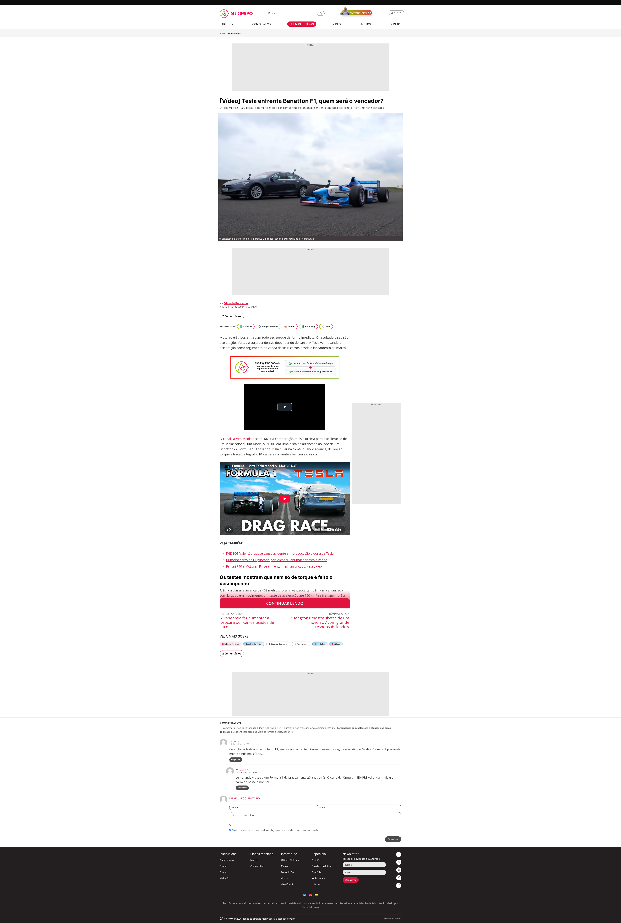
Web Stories (318, 878)
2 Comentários (231, 316)
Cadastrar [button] (350, 879)
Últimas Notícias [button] (302, 24)
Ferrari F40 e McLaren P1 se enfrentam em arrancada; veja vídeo (274, 566)
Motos (284, 866)
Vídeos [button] (337, 24)
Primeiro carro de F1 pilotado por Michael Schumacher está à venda (276, 560)
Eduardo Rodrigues (236, 303)
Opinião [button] (395, 24)
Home (222, 33)
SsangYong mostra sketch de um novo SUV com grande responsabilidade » (320, 622)
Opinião (316, 860)
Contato (224, 872)
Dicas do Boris (288, 872)
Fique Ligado (234, 33)
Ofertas (316, 884)
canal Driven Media (237, 439)
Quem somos (227, 860)
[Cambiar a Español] (317, 894)
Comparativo (257, 866)
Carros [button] (225, 24)
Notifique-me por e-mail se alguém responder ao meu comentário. (277, 830)
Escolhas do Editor (254, 644)
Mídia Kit (224, 878)
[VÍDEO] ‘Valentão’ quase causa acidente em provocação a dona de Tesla (280, 553)
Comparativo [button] (261, 24)
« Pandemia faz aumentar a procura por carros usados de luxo (247, 622)
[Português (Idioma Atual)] (304, 894)
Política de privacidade (391, 918)
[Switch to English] (310, 894)
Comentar (393, 839)
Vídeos (337, 644)
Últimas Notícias (231, 644)
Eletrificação (287, 884)
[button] (321, 13)
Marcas (254, 860)
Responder (235, 759)
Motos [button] (366, 24)
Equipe (223, 866)
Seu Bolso (320, 644)
